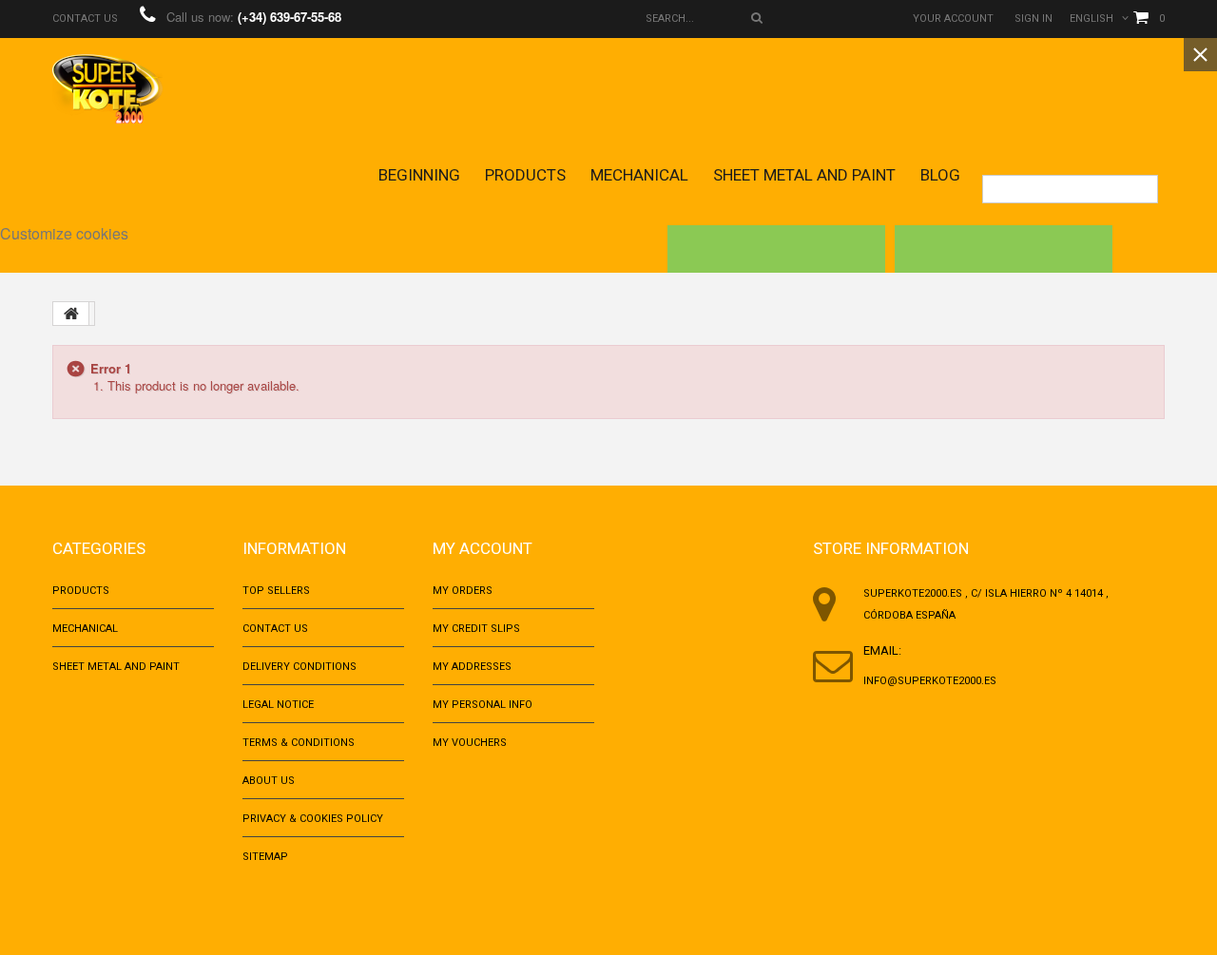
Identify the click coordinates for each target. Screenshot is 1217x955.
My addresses (472, 666)
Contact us (85, 18)
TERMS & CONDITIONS (298, 742)
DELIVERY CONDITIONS (299, 666)
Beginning (419, 174)
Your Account (953, 18)
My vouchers (470, 742)
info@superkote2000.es (929, 681)
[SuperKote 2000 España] (107, 89)
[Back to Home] (71, 313)
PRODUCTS (525, 174)
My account (482, 548)
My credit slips (476, 628)
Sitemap (265, 856)
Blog (940, 174)
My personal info (482, 704)
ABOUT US (268, 780)
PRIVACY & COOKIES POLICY (312, 818)
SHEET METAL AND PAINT (804, 174)
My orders (463, 590)
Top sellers (276, 590)
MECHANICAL (639, 174)
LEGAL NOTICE (278, 704)
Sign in (1033, 18)
